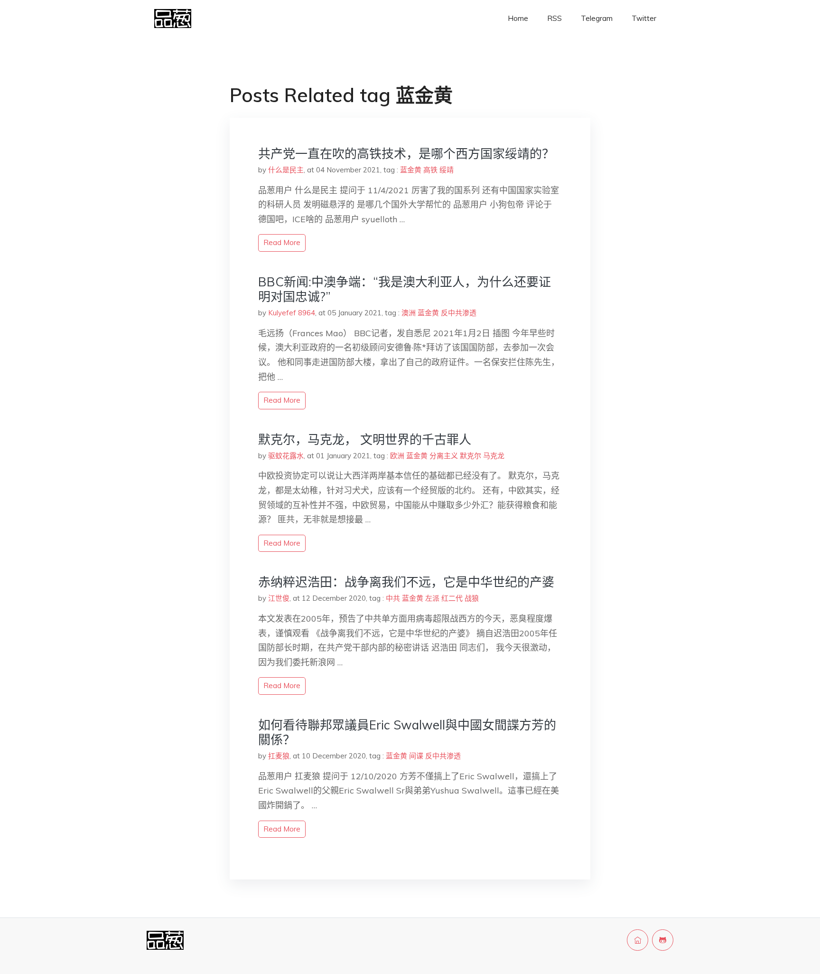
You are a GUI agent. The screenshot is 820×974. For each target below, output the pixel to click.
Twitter (644, 18)
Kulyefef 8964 (291, 312)
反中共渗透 (458, 312)
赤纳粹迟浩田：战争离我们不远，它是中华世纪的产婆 (406, 582)
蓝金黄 (410, 169)
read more (281, 242)
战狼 (472, 598)
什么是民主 (286, 169)
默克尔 (470, 455)
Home (518, 18)
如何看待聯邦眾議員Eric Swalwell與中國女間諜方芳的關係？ (407, 732)
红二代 (452, 598)
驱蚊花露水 (286, 455)
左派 (432, 598)
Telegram (597, 18)
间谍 (416, 755)
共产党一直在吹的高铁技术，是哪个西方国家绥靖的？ (406, 153)
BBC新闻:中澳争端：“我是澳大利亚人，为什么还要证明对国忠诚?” (404, 289)
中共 (393, 598)
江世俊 (278, 598)
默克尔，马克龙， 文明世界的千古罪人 (364, 439)
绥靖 (446, 169)
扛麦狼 (278, 755)
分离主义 (443, 455)
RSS (554, 18)
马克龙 (493, 455)
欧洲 (397, 455)
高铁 (430, 169)
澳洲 (408, 312)
